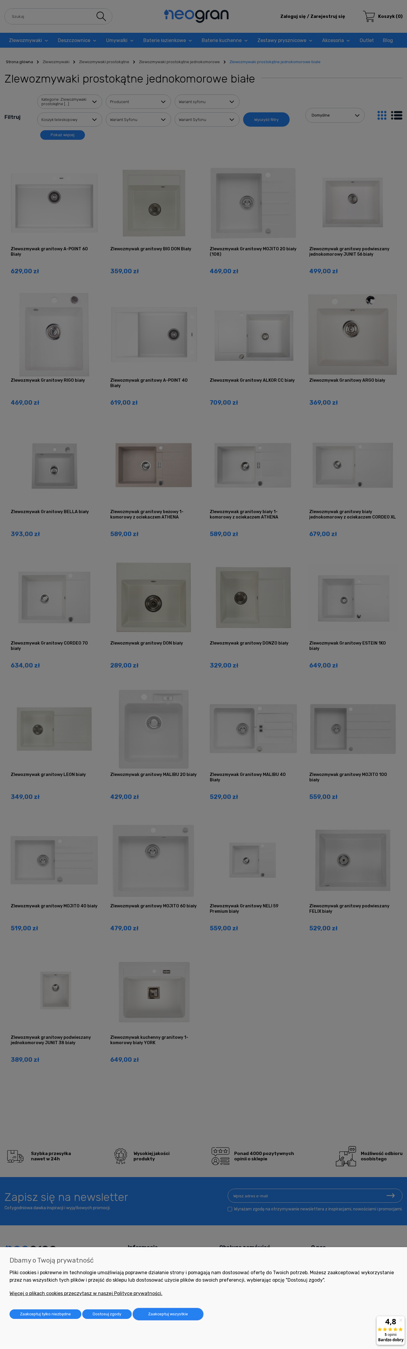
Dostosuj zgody (107, 1314)
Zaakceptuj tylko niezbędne (45, 1314)
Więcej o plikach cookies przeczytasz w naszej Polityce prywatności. (86, 1293)
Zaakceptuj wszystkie (168, 1314)
